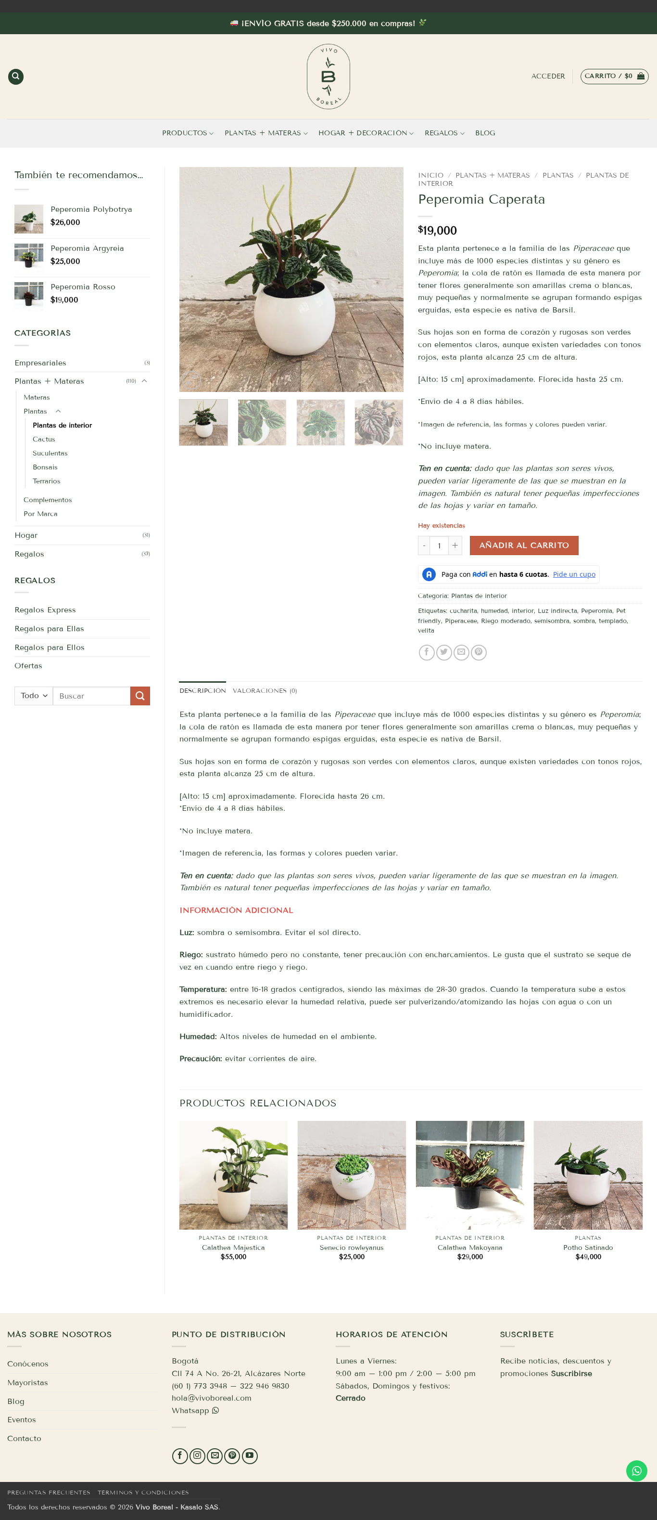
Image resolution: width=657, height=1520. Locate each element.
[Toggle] (144, 381)
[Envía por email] (461, 653)
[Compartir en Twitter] (444, 653)
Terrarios (47, 481)
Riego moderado (506, 621)
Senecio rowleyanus (352, 1248)
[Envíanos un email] (215, 1456)
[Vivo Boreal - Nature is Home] (328, 76)
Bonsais (45, 467)
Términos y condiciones (143, 1492)
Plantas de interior (62, 425)
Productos (185, 133)
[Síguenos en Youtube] (250, 1456)
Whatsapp (190, 1410)
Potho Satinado (588, 1248)
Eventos (21, 1419)
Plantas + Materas (263, 133)
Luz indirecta (557, 611)
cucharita (463, 611)
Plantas (35, 411)
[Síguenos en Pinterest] (232, 1456)
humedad (494, 611)
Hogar (26, 535)
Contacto (24, 1438)
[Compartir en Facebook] (427, 653)
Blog (485, 133)
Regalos (441, 133)
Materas (37, 397)
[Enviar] (140, 696)
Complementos (48, 500)
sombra (584, 621)
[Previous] (195, 279)
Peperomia (596, 611)
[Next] (387, 279)
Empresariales (40, 362)
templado (613, 621)
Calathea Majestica (233, 1248)
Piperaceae (593, 248)
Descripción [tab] (203, 691)
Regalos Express (45, 609)
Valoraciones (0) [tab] (265, 691)
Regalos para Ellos (49, 647)
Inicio (430, 175)
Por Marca (41, 514)
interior (523, 611)
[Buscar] (16, 77)
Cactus (44, 439)
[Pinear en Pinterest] (479, 653)
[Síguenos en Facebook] (180, 1456)
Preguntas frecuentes (48, 1492)
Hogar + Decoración (362, 133)
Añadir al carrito (524, 545)
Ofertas (28, 665)
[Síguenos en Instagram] (197, 1456)
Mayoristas (27, 1382)
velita (426, 631)
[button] (615, 76)
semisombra (551, 621)
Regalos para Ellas (49, 628)
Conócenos (28, 1363)
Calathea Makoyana (470, 1248)
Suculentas (50, 453)
